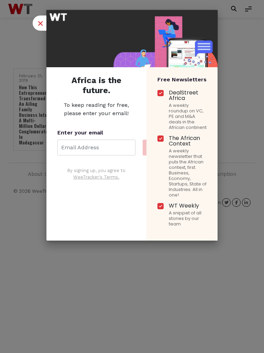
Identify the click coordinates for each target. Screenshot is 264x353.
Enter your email (80, 132)
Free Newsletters (182, 79)
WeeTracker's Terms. (96, 177)
